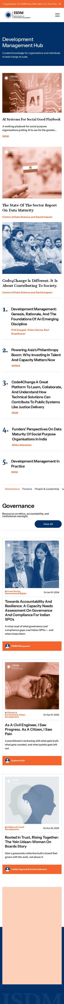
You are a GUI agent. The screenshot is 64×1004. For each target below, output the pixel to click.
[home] (16, 15)
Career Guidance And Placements (43, 929)
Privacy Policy (13, 970)
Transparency (40, 975)
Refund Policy (12, 975)
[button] (57, 15)
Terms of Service (41, 970)
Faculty (37, 921)
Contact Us (40, 951)
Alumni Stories (42, 938)
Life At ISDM (40, 945)
